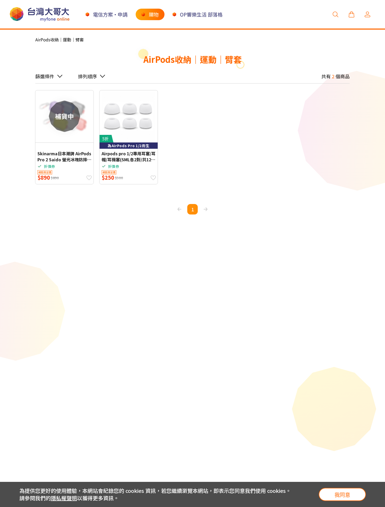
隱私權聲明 (64, 498)
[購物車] (351, 14)
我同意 (342, 494)
